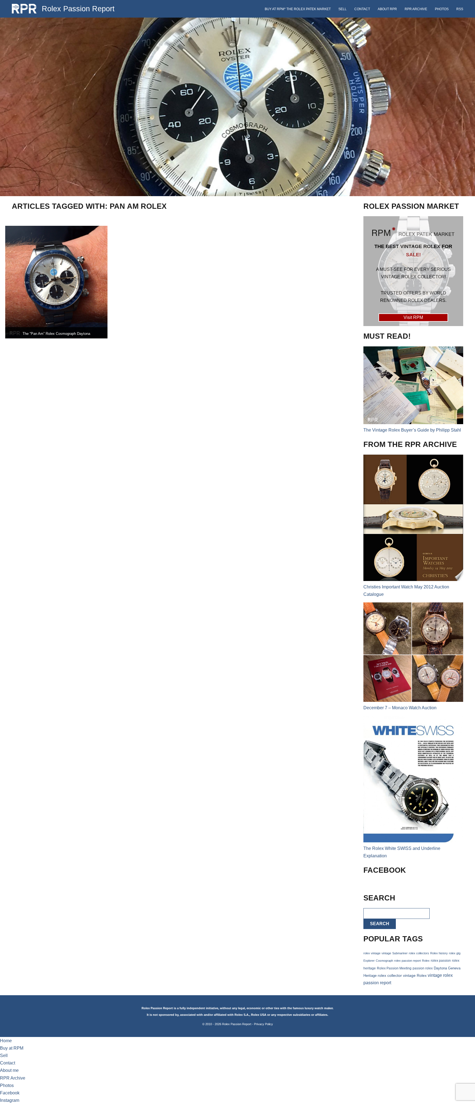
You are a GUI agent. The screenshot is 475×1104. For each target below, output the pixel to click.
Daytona (440, 968)
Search (379, 923)
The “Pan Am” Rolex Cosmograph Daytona (56, 334)
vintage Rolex (415, 975)
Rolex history (439, 953)
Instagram (9, 1100)
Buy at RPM (11, 1048)
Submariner (400, 953)
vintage (386, 953)
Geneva (454, 968)
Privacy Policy (263, 1024)
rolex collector (390, 976)
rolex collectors (419, 953)
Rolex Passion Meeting (394, 968)
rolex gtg (454, 953)
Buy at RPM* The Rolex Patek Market (298, 9)
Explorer (369, 960)
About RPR (387, 9)
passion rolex (423, 968)
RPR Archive (416, 9)
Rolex (426, 960)
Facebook (10, 1093)
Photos (442, 9)
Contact (362, 9)
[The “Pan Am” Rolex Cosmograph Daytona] (56, 282)
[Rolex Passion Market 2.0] (413, 271)
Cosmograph (384, 960)
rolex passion (441, 960)
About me (9, 1070)
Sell (342, 9)
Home (6, 1040)
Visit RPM (413, 317)
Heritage (370, 976)
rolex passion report (407, 960)
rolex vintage (371, 953)
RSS (459, 9)
